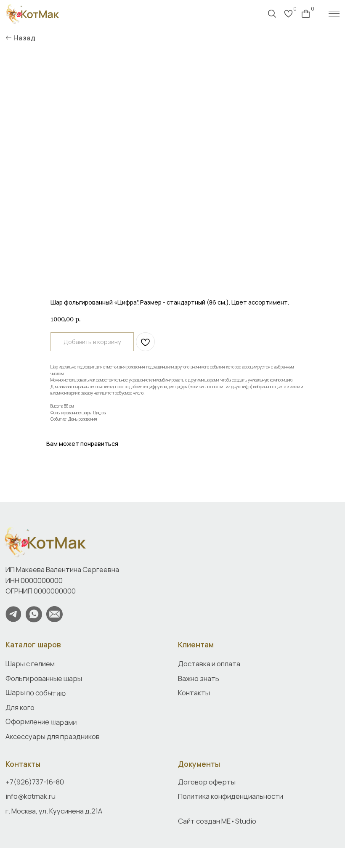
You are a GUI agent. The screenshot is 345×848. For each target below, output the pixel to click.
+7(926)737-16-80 (34, 782)
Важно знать (198, 678)
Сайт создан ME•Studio (217, 821)
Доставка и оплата (209, 663)
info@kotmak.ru (30, 796)
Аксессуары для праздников (52, 736)
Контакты (22, 764)
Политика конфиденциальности (230, 796)
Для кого (19, 707)
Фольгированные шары (43, 678)
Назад (24, 37)
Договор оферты (207, 782)
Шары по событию (35, 692)
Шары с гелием (30, 663)
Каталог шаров (33, 644)
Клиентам (196, 644)
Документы (199, 764)
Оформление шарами (41, 721)
